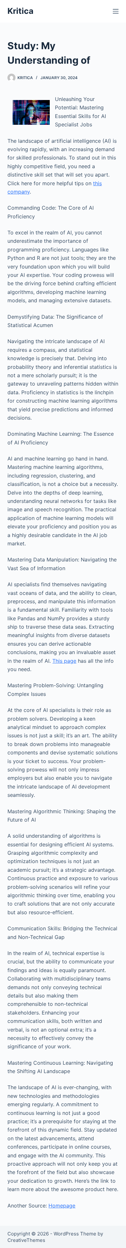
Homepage (61, 1205)
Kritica (20, 11)
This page (64, 661)
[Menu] (116, 11)
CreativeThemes (26, 1240)
